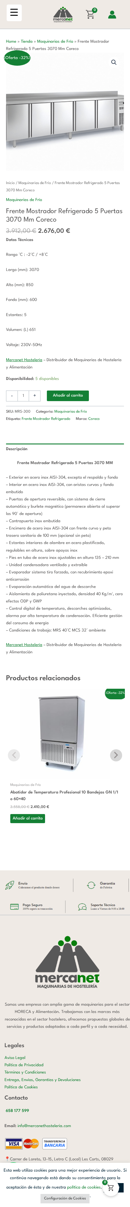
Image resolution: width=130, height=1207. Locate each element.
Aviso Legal (15, 1058)
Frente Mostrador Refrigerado (46, 419)
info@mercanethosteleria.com (44, 1126)
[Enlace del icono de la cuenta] (112, 14)
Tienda (27, 42)
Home (11, 42)
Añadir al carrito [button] (28, 818)
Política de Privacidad (24, 1065)
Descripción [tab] (17, 449)
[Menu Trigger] (14, 13)
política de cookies (84, 1187)
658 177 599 (17, 1111)
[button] (114, 62)
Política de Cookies (21, 1087)
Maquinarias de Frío (55, 42)
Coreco (94, 419)
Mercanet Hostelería (24, 360)
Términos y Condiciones (25, 1072)
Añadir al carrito (68, 395)
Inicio (10, 183)
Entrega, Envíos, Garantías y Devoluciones (43, 1080)
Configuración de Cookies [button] (65, 1198)
